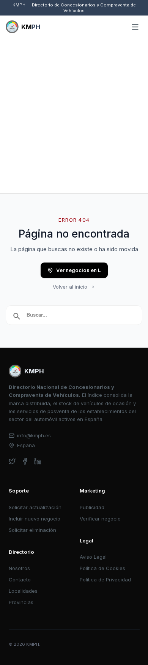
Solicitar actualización (35, 507)
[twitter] (12, 461)
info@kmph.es (34, 435)
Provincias (21, 602)
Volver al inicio (70, 287)
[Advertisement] (74, 116)
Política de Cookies (102, 568)
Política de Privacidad (105, 579)
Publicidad (92, 507)
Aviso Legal (93, 557)
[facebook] (24, 461)
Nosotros (19, 568)
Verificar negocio (100, 519)
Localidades (23, 591)
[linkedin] (37, 461)
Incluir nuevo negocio (34, 519)
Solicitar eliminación (32, 530)
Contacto (20, 579)
